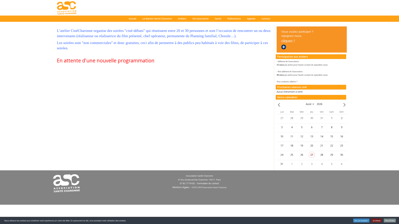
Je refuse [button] (376, 220)
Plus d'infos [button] (390, 220)
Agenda (251, 18)
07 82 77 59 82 (187, 183)
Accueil (132, 18)
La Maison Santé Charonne (157, 18)
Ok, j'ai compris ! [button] (361, 220)
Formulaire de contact (208, 183)
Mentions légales (181, 187)
